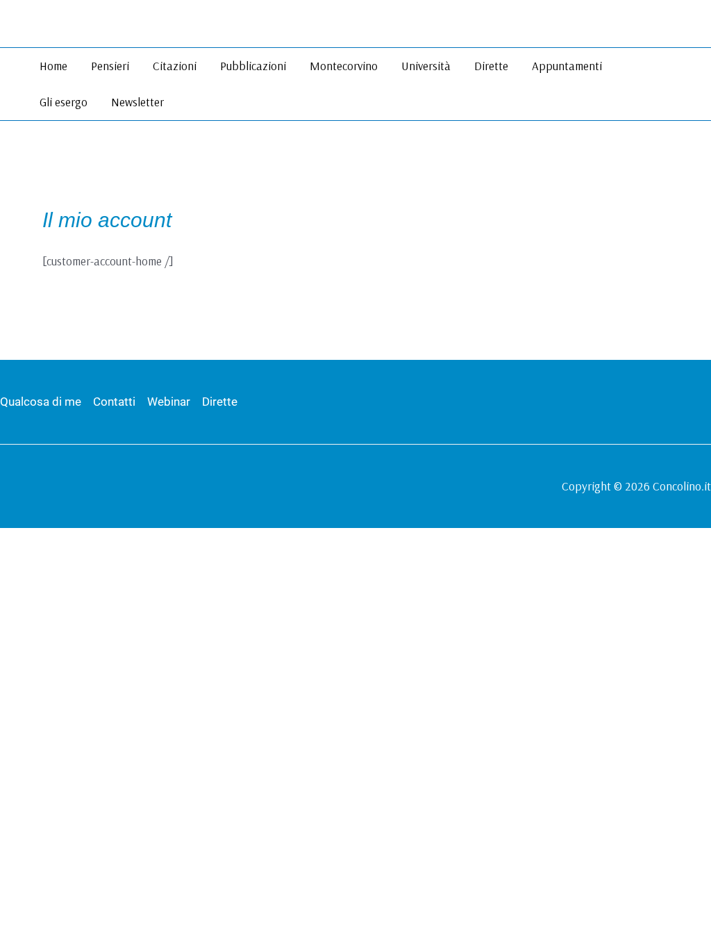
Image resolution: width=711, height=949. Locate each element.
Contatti (114, 402)
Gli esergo (63, 101)
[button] (692, 84)
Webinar (168, 402)
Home (53, 65)
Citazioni (174, 65)
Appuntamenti (567, 65)
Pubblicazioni (253, 65)
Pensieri (110, 65)
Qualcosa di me (40, 402)
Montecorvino (344, 65)
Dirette (491, 65)
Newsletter (137, 101)
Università (426, 65)
